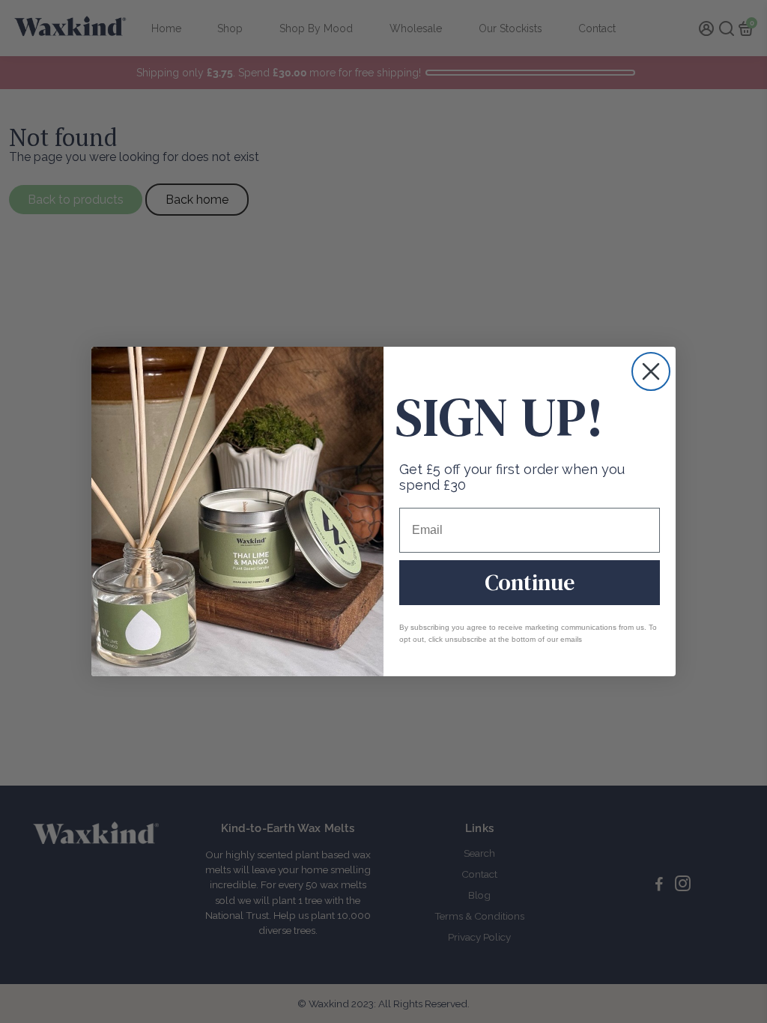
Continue (530, 582)
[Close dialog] (651, 371)
